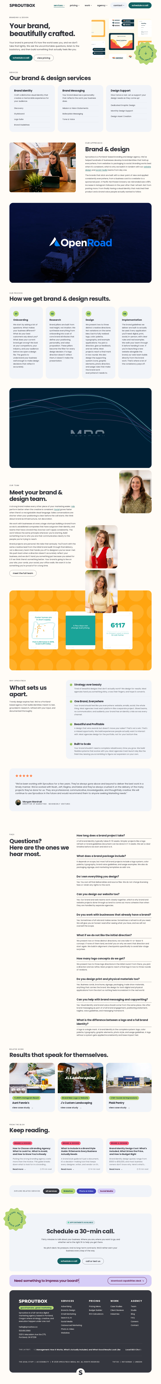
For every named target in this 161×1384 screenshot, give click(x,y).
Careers (134, 1321)
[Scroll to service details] (145, 53)
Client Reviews (117, 1310)
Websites (68, 1191)
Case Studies (116, 1306)
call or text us (93, 1261)
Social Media (106, 1191)
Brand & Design (68, 1310)
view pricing (43, 57)
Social (57, 509)
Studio (133, 1310)
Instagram (127, 1362)
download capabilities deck (126, 1280)
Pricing (94, 1301)
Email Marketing (68, 1314)
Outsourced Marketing (71, 1325)
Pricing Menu (95, 1306)
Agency (136, 1301)
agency (101, 5)
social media (101, 170)
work (87, 5)
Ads (73, 506)
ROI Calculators (96, 1314)
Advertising (66, 1306)
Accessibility (43, 1362)
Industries (114, 1314)
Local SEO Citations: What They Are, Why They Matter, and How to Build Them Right (56, 1349)
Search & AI (66, 1317)
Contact (135, 1325)
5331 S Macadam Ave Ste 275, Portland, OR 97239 (32, 1336)
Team (133, 1306)
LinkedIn (138, 1362)
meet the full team (23, 573)
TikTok (115, 1362)
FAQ (133, 1317)
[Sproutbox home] (22, 5)
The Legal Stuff (26, 1362)
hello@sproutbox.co (28, 1327)
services (58, 5)
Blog (133, 1314)
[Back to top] (80, 1372)
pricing (74, 5)
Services (67, 1301)
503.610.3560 (25, 1330)
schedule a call (140, 5)
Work (114, 1301)
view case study (21, 1107)
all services (51, 1191)
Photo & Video (86, 1191)
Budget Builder (95, 1310)
